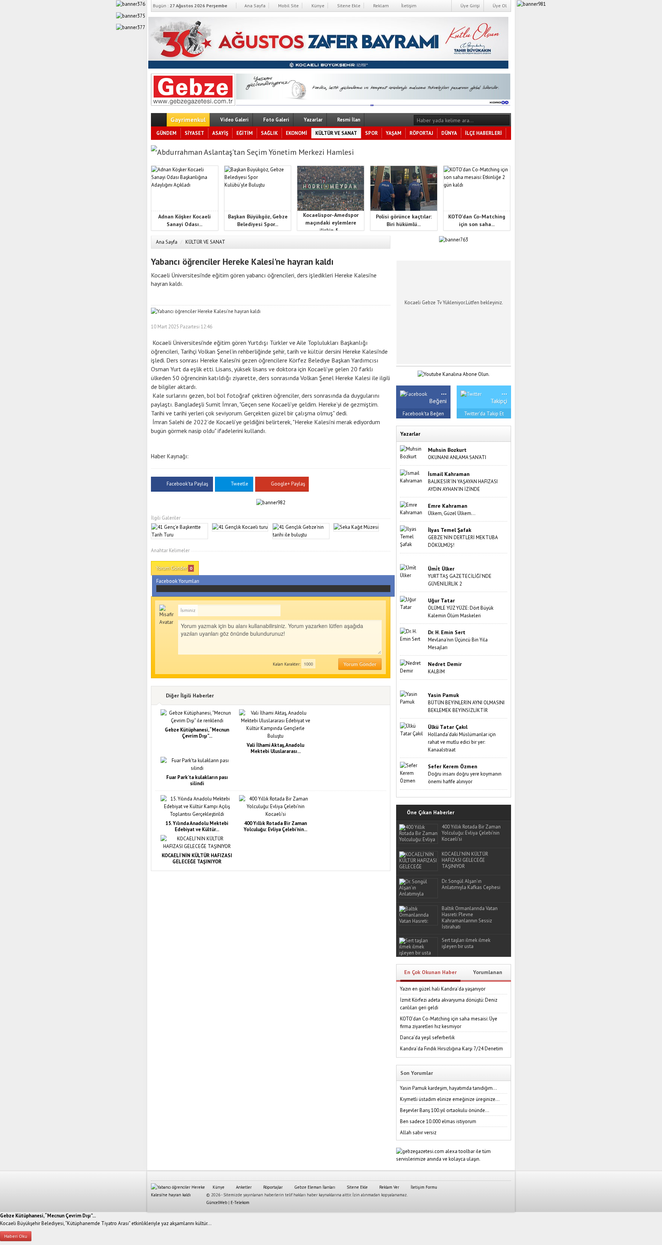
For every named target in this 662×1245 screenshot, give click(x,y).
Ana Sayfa (254, 5)
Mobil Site (288, 5)
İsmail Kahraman (449, 474)
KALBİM (436, 671)
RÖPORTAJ (421, 133)
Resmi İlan (348, 119)
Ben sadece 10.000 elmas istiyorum (438, 1121)
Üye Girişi (469, 5)
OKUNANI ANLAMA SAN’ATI (457, 457)
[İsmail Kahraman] (412, 476)
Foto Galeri (275, 119)
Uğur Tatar (441, 600)
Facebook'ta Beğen (423, 413)
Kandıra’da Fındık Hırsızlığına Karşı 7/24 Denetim (451, 1048)
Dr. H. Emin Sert (446, 632)
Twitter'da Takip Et (484, 413)
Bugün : (190, 5)
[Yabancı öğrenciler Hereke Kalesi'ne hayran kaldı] (193, 88)
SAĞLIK (269, 133)
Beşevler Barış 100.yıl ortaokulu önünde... (444, 1110)
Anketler (243, 1187)
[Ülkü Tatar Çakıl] (412, 729)
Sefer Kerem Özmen (452, 766)
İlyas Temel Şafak (449, 530)
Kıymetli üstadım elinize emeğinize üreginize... (450, 1099)
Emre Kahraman (447, 505)
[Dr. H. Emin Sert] (412, 635)
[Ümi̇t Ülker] (412, 571)
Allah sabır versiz (418, 1132)
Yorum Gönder (174, 568)
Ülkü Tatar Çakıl (447, 726)
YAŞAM (393, 133)
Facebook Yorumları (177, 581)
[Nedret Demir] (412, 666)
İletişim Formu (423, 1187)
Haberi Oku (15, 1236)
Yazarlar (313, 119)
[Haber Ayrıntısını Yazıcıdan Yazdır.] (384, 326)
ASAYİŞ (220, 133)
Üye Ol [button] (499, 5)
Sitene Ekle (348, 5)
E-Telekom (240, 1202)
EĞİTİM (244, 133)
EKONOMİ (296, 133)
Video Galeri (234, 119)
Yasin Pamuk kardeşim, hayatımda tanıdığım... (448, 1088)
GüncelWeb (216, 1202)
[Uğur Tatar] (412, 603)
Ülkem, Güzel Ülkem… (451, 513)
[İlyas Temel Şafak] (412, 536)
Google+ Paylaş (287, 484)
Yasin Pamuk (443, 695)
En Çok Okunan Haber (430, 972)
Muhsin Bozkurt (447, 449)
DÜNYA (449, 133)
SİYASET (194, 133)
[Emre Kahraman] (412, 508)
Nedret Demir (445, 664)
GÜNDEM (166, 133)
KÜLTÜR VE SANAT (336, 133)
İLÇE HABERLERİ (483, 133)
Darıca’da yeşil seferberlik (427, 1037)
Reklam (380, 5)
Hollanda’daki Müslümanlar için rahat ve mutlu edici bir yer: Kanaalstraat (462, 742)
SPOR (371, 133)
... (444, 391)
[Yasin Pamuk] (412, 697)
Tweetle (239, 484)
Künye (317, 5)
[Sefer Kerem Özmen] (412, 772)
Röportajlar (272, 1187)
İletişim (408, 5)
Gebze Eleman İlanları (314, 1187)
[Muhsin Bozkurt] (412, 452)
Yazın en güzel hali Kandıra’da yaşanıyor (442, 989)
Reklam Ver (388, 1187)
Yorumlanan (487, 972)
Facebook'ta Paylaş (187, 484)
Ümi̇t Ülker (441, 568)
